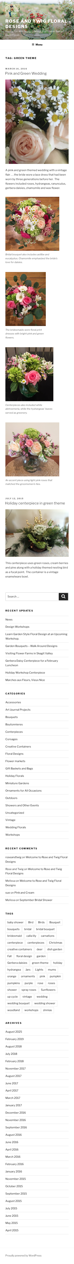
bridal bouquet (45, 929)
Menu (39, 44)
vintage (27, 996)
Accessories (13, 702)
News (9, 619)
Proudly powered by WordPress (23, 1255)
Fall (9, 956)
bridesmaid (14, 935)
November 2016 (15, 1120)
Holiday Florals (14, 776)
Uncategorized (14, 812)
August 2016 (13, 1134)
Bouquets (11, 717)
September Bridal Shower (36, 900)
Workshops (12, 834)
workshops (31, 1010)
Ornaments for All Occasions (23, 790)
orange (11, 976)
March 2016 (12, 1156)
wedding (42, 996)
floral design (24, 956)
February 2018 (14, 1061)
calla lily (31, 935)
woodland (13, 1010)
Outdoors (11, 798)
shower (12, 989)
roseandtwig (13, 857)
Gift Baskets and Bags (19, 768)
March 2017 (12, 1098)
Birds (41, 922)
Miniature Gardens (17, 783)
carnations (47, 935)
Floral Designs (14, 753)
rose (40, 983)
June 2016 (11, 1142)
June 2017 (11, 1083)
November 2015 (15, 1179)
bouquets (13, 929)
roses (51, 983)
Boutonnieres (14, 724)
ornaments (28, 976)
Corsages (11, 739)
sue (7, 892)
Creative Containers (18, 746)
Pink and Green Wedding (26, 73)
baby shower (15, 922)
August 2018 (13, 1046)
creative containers (19, 949)
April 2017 (11, 1090)
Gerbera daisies (17, 962)
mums (52, 969)
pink (42, 976)
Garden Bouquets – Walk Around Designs (31, 646)
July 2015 (11, 1208)
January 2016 (13, 1171)
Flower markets (15, 761)
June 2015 (11, 1215)
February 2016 (14, 1164)
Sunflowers (48, 989)
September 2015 (16, 1193)
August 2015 (13, 1201)
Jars (28, 969)
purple (29, 983)
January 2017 (13, 1105)
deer (40, 949)
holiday (57, 962)
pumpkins (13, 983)
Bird (30, 922)
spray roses (29, 989)
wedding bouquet (18, 1003)
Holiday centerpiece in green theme (35, 503)
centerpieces (35, 942)
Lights (39, 969)
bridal (27, 929)
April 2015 (11, 1230)
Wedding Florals (15, 827)
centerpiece (15, 942)
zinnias (47, 1010)
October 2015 (14, 1186)
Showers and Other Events (22, 805)
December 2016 (15, 1112)
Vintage (10, 820)
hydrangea (14, 969)
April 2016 (11, 1149)
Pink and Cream (24, 892)
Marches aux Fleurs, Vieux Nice (25, 680)
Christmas (55, 942)
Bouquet (54, 922)
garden (41, 956)
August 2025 (13, 1031)
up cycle (12, 996)
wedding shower (44, 1003)
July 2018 (11, 1053)
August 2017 (13, 1076)
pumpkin (55, 976)
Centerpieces (14, 731)
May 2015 (11, 1223)
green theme (40, 962)
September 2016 (16, 1127)
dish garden (54, 949)
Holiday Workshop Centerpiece (25, 672)
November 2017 (15, 1068)
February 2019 (14, 1039)
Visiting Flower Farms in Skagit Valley (29, 653)
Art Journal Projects (18, 709)
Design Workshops (17, 626)
